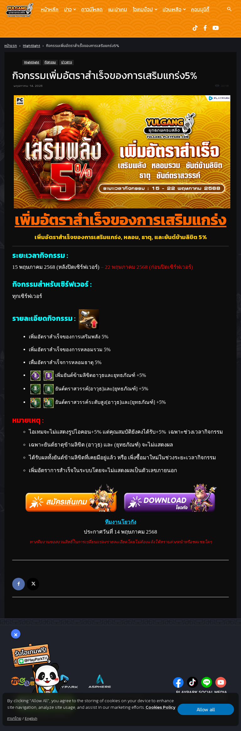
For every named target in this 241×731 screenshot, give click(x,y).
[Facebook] (18, 584)
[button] (229, 9)
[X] (33, 584)
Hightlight (31, 46)
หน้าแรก (10, 46)
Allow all (205, 709)
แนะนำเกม (117, 9)
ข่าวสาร (66, 62)
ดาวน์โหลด (92, 9)
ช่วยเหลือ (172, 9)
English (31, 718)
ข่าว (68, 9)
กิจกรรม (50, 62)
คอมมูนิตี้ (200, 9)
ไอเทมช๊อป (143, 9)
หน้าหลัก (49, 9)
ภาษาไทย (14, 718)
